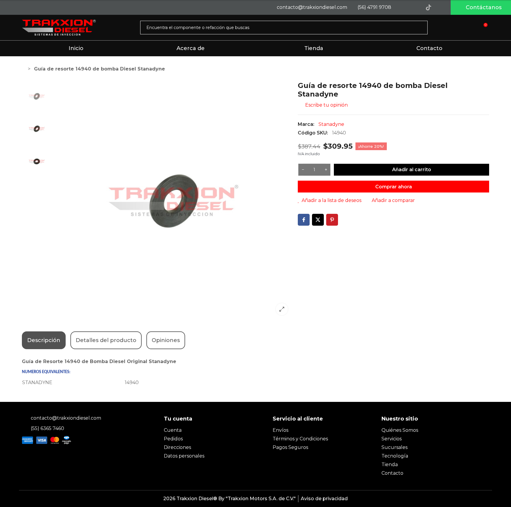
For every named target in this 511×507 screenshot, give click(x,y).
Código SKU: (313, 133)
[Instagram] (415, 7)
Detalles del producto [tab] (106, 340)
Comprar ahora (393, 187)
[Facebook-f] (402, 7)
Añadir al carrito (411, 169)
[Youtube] (442, 7)
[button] (481, 7)
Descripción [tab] (43, 340)
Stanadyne (331, 124)
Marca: (306, 124)
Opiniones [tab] (166, 340)
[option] (173, 200)
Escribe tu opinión (326, 105)
